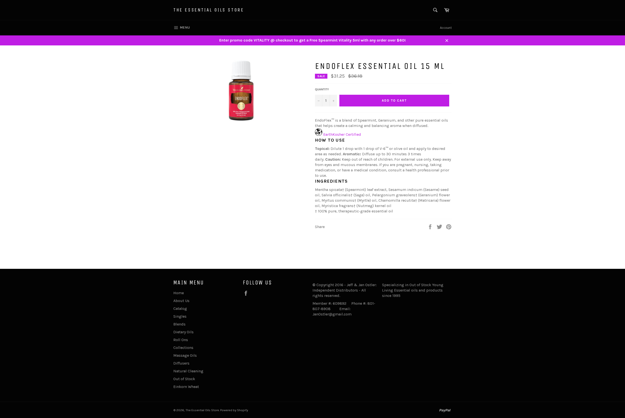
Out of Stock (184, 378)
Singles (180, 316)
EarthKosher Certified (342, 134)
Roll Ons (180, 339)
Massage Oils (185, 355)
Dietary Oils (183, 332)
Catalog (180, 308)
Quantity (322, 89)
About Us (181, 300)
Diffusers (181, 363)
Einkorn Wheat (186, 386)
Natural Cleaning (188, 371)
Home (178, 293)
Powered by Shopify (234, 410)
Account (446, 28)
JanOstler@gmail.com (332, 314)
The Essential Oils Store (208, 10)
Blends (179, 324)
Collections (183, 347)
